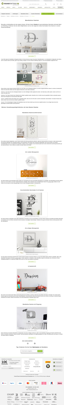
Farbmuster (27, 364)
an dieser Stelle (50, 181)
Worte (13, 7)
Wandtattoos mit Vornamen (24, 16)
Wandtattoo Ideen (24, 13)
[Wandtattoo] (10, 3)
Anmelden (11, 368)
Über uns (36, 361)
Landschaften (47, 7)
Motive (25, 7)
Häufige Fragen (27, 361)
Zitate (54, 7)
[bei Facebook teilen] (32, 344)
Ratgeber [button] (60, 7)
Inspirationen (59, 366)
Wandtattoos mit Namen (15, 16)
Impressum (27, 368)
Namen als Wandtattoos (48, 13)
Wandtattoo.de (3, 16)
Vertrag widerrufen (36, 366)
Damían (33, 16)
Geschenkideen (59, 13)
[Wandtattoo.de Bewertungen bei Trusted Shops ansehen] (48, 367)
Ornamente (40, 7)
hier (18, 60)
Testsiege (37, 364)
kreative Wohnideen (35, 13)
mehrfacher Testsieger (48, 0)
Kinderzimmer (32, 7)
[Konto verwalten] (54, 4)
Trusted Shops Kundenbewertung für (24, 376)
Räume (2, 7)
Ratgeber (8, 16)
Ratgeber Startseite (6, 13)
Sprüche (8, 7)
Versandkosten (27, 366)
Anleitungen (15, 13)
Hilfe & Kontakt (60, 0)
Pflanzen (20, 7)
